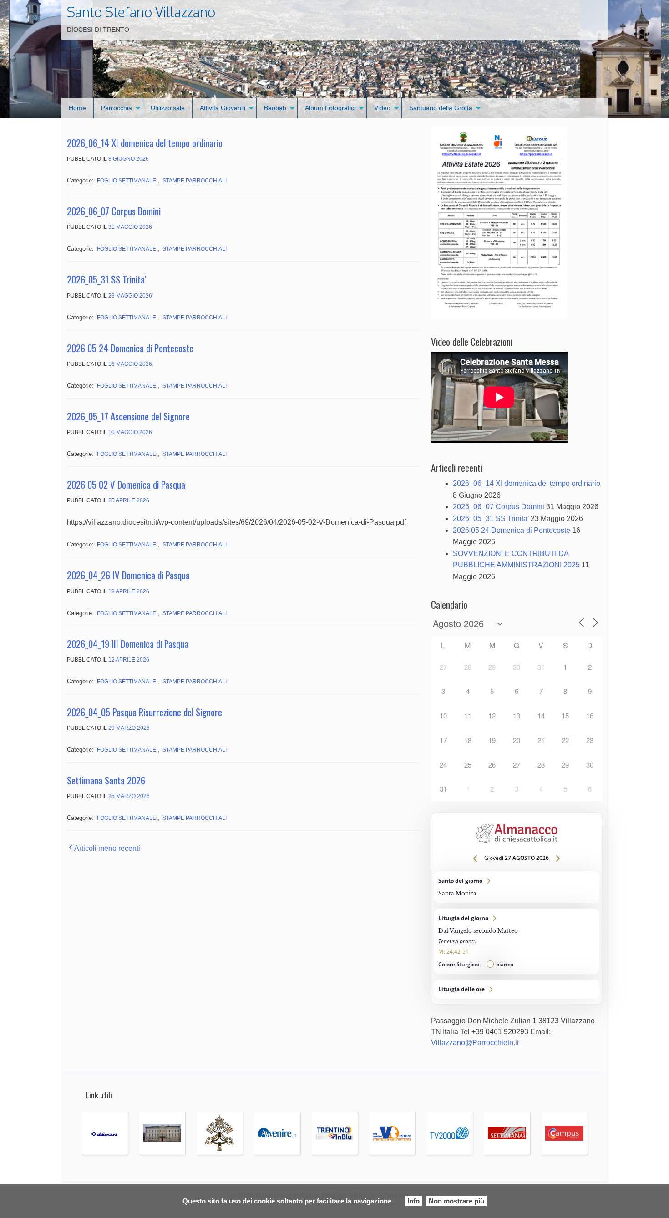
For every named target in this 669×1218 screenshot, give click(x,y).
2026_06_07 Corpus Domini (114, 211)
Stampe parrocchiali (194, 180)
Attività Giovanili (222, 108)
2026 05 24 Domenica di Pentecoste (130, 348)
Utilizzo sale (168, 108)
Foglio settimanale (126, 180)
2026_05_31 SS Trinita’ (106, 279)
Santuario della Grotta (440, 108)
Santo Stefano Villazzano (141, 11)
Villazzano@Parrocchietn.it (475, 1042)
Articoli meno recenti (107, 848)
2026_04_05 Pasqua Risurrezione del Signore (144, 712)
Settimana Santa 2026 (106, 780)
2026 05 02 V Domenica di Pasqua (126, 484)
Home (77, 108)
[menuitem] (77, 108)
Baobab (275, 108)
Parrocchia (116, 108)
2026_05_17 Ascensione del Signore (128, 416)
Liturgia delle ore (516, 989)
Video (382, 108)
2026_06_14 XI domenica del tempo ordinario (145, 143)
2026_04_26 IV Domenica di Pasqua (128, 575)
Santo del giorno (516, 887)
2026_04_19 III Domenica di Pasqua (127, 644)
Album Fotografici (330, 108)
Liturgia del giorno (516, 941)
